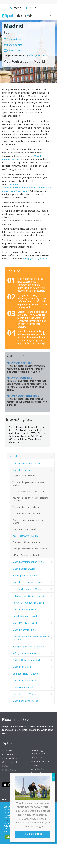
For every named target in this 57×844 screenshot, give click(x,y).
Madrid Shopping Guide (24, 609)
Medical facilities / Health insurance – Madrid (30, 638)
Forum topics (14, 45)
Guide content (9, 762)
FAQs (5, 765)
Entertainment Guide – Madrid (28, 595)
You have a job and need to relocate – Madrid (30, 499)
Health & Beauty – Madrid (26, 616)
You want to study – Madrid (26, 513)
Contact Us (36, 757)
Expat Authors (9, 758)
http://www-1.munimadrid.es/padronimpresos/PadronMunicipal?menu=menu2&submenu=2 (27, 187)
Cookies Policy (38, 772)
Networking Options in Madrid (28, 602)
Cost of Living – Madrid (24, 693)
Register (18, 7)
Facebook (10, 799)
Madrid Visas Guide (22, 470)
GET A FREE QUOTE (33, 834)
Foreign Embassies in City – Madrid (29, 548)
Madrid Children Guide (23, 568)
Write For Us (37, 769)
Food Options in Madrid (24, 575)
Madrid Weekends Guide (25, 623)
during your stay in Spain (35, 258)
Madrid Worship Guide (24, 629)
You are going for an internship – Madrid (28, 521)
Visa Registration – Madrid (25, 535)
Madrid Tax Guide (21, 666)
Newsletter (37, 765)
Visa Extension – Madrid (24, 529)
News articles (14, 50)
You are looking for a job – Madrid (29, 491)
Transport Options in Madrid (27, 588)
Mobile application (40, 761)
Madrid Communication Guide (27, 582)
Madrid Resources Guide (25, 700)
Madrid (13, 456)
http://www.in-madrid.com (19, 362)
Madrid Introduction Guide (26, 463)
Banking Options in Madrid (26, 659)
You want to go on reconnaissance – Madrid (30, 483)
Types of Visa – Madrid (23, 475)
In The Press (9, 769)
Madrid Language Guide (24, 680)
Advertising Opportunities (38, 752)
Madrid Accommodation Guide (28, 561)
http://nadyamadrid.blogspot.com (23, 395)
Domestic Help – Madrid (25, 673)
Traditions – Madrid (22, 687)
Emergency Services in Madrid (28, 646)
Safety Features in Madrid (25, 653)
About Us (7, 750)
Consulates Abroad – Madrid (26, 542)
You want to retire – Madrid (26, 507)
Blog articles (13, 39)
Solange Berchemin (38, 55)
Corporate (7, 754)
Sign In (32, 7)
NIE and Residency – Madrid (26, 555)
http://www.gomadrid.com (20, 377)
